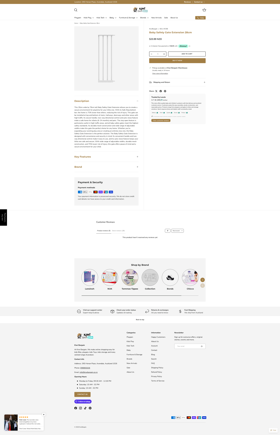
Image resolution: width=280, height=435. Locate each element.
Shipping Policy (157, 368)
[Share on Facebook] (160, 91)
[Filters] (167, 231)
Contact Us (82, 394)
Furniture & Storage (127, 18)
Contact (154, 350)
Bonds (170, 289)
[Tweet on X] (156, 91)
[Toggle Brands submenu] (148, 17)
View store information (160, 73)
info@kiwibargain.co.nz (89, 372)
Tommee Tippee (130, 289)
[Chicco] (190, 277)
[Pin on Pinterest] (165, 91)
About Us (174, 18)
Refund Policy (156, 372)
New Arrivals (156, 18)
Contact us (198, 2)
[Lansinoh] (89, 277)
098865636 (85, 368)
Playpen (77, 18)
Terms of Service (157, 381)
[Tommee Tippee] (130, 277)
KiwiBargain (153, 29)
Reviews (187, 2)
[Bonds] (170, 277)
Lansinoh (89, 289)
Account (154, 346)
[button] (204, 9)
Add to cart (187, 54)
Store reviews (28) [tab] (118, 231)
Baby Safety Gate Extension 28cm (90, 23)
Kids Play (87, 18)
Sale (166, 18)
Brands (143, 18)
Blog (153, 354)
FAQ (153, 363)
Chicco (190, 289)
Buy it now (177, 61)
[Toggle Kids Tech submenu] (106, 17)
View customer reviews (161, 120)
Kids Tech (100, 18)
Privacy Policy (156, 376)
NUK (110, 289)
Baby (112, 18)
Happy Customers (158, 337)
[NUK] (110, 277)
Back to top (140, 320)
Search (154, 359)
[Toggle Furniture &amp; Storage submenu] (137, 17)
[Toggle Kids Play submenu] (93, 17)
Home (76, 23)
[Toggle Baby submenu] (115, 17)
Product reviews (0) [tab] (103, 231)
